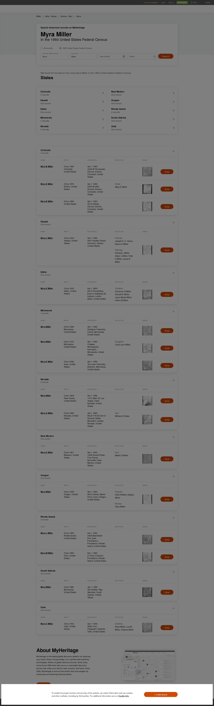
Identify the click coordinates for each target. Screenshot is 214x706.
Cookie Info (124, 696)
